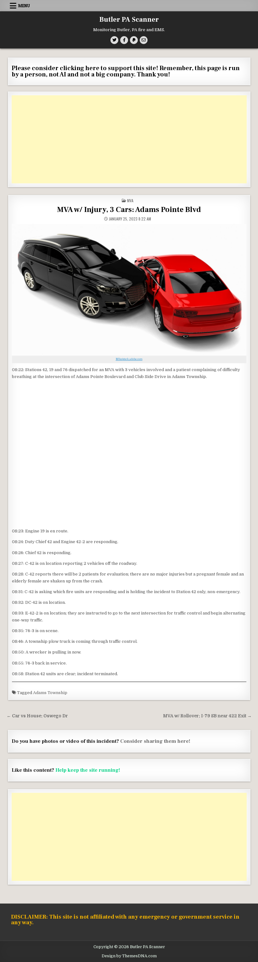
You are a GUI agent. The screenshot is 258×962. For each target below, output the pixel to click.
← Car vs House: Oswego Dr (37, 716)
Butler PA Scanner (129, 19)
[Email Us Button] (144, 40)
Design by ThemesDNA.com (129, 956)
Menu (24, 5)
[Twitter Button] (114, 40)
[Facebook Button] (124, 40)
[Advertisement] (129, 139)
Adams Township (50, 692)
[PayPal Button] (134, 40)
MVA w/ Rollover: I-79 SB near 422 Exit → (207, 716)
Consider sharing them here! (155, 741)
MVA (130, 200)
